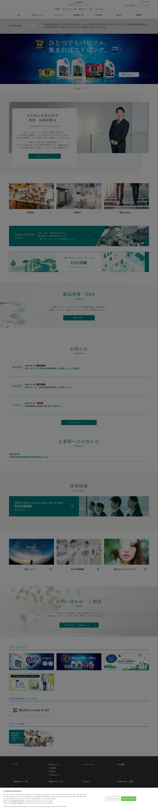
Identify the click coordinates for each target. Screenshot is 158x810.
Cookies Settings (112, 798)
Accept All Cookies (128, 798)
